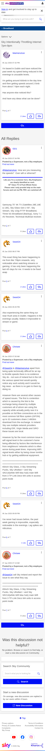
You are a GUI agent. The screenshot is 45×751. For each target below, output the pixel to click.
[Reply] (39, 116)
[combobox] (20, 19)
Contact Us (39, 728)
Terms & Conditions (35, 723)
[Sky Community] (15, 3)
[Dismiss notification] (42, 11)
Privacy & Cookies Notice (11, 726)
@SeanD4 (7, 368)
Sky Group (6, 730)
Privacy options (7, 723)
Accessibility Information (34, 726)
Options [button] (4, 37)
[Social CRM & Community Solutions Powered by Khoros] (37, 745)
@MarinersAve (9, 170)
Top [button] (24, 718)
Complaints (6, 728)
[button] (41, 52)
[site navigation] (2, 3)
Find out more (8, 164)
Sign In (42, 4)
